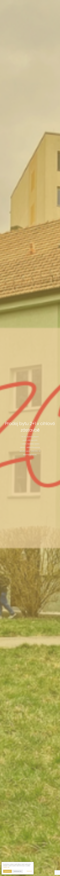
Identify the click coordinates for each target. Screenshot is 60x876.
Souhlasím (7, 871)
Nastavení (29, 871)
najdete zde (6, 867)
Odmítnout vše (17, 871)
